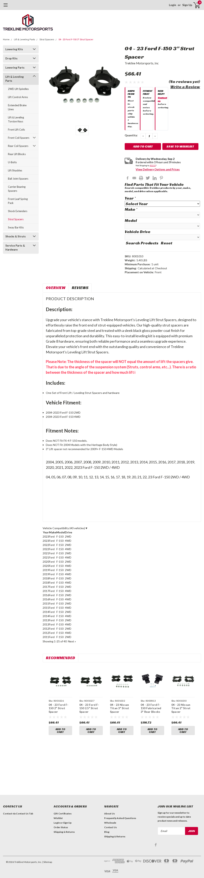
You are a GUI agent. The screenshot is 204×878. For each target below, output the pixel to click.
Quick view (60, 681)
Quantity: (131, 135)
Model (131, 220)
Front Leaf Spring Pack (18, 201)
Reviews (80, 287)
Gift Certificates (63, 813)
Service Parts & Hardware (15, 247)
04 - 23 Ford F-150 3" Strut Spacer (76, 39)
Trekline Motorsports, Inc (142, 63)
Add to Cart (60, 730)
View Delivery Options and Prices (158, 169)
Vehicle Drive (137, 231)
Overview (56, 287)
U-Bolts (12, 162)
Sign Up (187, 5)
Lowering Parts (15, 67)
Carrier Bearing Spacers (17, 188)
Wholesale (110, 822)
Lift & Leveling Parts (24, 39)
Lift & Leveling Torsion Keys (16, 119)
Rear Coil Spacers (18, 145)
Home (6, 39)
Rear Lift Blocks (17, 154)
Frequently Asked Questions (120, 818)
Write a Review (185, 86)
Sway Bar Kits (16, 227)
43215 (153, 165)
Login (172, 5)
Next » (72, 641)
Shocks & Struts (15, 236)
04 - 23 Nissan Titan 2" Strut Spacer (181, 708)
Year (130, 198)
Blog (106, 831)
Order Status (61, 827)
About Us (109, 813)
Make (131, 209)
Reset (166, 243)
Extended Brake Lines (17, 107)
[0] (195, 5)
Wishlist (58, 818)
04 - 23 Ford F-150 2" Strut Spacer (59, 708)
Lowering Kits (14, 49)
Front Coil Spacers (18, 137)
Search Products (142, 243)
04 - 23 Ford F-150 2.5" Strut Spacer (89, 708)
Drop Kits (11, 58)
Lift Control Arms (18, 97)
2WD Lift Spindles (18, 88)
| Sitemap (47, 861)
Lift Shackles (15, 170)
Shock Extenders (17, 211)
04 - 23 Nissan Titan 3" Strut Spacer (119, 708)
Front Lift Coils (16, 129)
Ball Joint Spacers (18, 178)
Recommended (60, 657)
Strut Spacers (46, 39)
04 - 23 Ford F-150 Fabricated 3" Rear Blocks (151, 708)
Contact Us (110, 827)
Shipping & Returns (64, 831)
